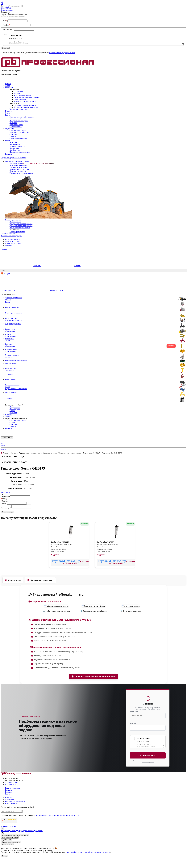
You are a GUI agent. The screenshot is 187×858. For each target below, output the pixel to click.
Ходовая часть (6, 840)
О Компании (18, 91)
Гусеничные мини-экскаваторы (21, 173)
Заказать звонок (7, 10)
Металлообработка (16, 125)
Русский (4, 445)
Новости (8, 415)
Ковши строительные (13, 220)
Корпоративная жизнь (18, 146)
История (17, 93)
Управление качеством (22, 95)
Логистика (13, 123)
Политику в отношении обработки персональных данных (57, 815)
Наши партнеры (11, 803)
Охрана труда (14, 148)
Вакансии (13, 142)
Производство (15, 409)
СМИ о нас (14, 134)
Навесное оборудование (10, 837)
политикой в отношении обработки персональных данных (88, 852)
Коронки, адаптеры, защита (11, 842)
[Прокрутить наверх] (2, 829)
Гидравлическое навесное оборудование (15, 835)
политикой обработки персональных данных (152, 761)
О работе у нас (15, 150)
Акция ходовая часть (13, 243)
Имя (5, 20)
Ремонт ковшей (15, 119)
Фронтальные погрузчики (19, 169)
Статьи (12, 422)
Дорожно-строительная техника (17, 161)
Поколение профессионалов (20, 152)
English (3, 449)
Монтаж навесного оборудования (22, 117)
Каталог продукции (12, 788)
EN (2, 4)
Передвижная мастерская (19, 121)
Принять (4, 856)
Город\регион (8, 29)
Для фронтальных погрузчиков (21, 224)
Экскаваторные (15, 222)
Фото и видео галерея (18, 130)
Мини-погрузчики (16, 163)
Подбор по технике (12, 239)
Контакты (37, 266)
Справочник (9, 245)
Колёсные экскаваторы (18, 171)
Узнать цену (5, 492)
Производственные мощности (25, 105)
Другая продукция (8, 844)
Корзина (4, 249)
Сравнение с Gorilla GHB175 (76, 562)
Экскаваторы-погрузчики (19, 165)
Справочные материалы (18, 138)
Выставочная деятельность (19, 109)
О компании (9, 799)
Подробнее (55, 555)
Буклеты (13, 136)
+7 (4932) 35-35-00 (12, 782)
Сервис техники (16, 127)
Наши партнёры (20, 99)
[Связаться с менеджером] (2, 833)
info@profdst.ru (10, 784)
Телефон (6, 25)
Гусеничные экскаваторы (19, 167)
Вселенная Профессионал (19, 132)
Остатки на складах (12, 241)
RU (2, 2)
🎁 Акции (5, 273)
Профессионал (15, 407)
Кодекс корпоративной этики (25, 101)
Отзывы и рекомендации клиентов (27, 97)
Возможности (15, 144)
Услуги (7, 417)
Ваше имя (134, 711)
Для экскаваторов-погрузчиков (21, 226)
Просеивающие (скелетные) (20, 228)
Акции (12, 411)
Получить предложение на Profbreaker (94, 676)
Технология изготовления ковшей (26, 107)
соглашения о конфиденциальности (62, 53)
